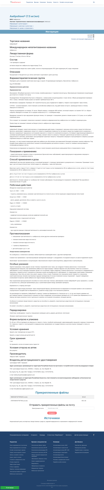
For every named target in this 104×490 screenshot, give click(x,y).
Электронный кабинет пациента (18, 471)
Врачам (36, 2)
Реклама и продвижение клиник (61, 459)
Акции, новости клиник (15, 457)
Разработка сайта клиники (59, 462)
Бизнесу (49, 2)
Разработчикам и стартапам (82, 450)
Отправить (52, 413)
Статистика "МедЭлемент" (55, 435)
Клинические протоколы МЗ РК (39, 447)
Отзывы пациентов (14, 462)
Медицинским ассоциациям (82, 452)
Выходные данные (52, 480)
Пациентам (29, 2)
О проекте (34, 435)
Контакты (68, 435)
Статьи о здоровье (14, 466)
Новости (55, 2)
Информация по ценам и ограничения (21, 28)
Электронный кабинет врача (39, 445)
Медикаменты (35, 463)
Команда (42, 435)
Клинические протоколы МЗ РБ (39, 452)
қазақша (90, 37)
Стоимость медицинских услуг (17, 459)
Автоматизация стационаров (60, 452)
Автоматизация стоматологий (60, 447)
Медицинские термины (37, 468)
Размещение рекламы (80, 447)
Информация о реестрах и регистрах (21, 26)
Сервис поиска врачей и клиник (18, 452)
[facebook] (93, 435)
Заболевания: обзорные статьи (39, 458)
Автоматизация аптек (58, 454)
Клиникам (43, 2)
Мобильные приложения (16, 473)
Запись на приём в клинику (16, 454)
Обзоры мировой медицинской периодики (39, 455)
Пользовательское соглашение (19, 435)
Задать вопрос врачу (15, 464)
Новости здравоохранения (38, 461)
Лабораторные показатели (38, 465)
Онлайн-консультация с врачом (17, 450)
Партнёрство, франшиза (81, 445)
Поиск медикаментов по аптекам (18, 447)
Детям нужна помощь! (81, 435)
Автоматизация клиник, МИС (60, 445)
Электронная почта (38, 408)
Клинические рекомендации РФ (39, 450)
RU (94, 2)
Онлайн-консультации (66, 2)
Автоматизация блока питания (60, 457)
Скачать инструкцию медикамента (82, 39)
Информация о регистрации (18, 24)
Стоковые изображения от (48, 483)
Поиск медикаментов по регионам (18, 445)
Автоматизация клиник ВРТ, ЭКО (61, 450)
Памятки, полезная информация (18, 469)
